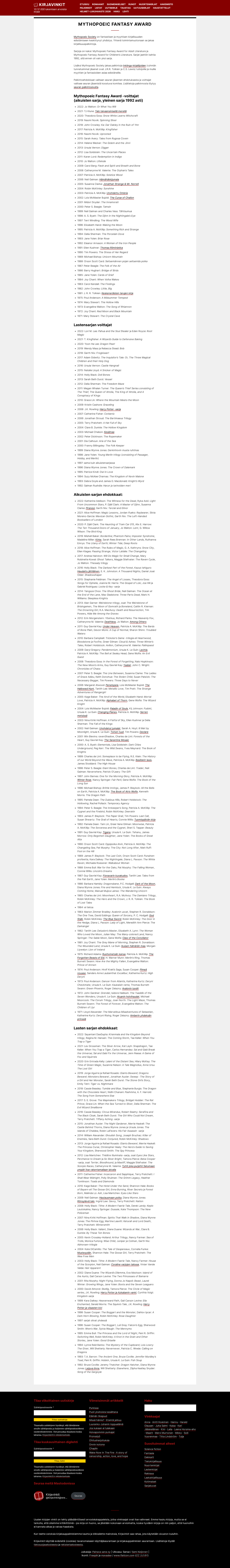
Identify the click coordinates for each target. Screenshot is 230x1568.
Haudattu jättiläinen (88, 571)
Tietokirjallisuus (153, 1461)
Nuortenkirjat (148, 4)
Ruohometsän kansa (114, 954)
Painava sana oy (101, 1551)
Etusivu (84, 4)
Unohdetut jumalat (109, 728)
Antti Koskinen (160, 1422)
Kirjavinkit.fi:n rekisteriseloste (56, 1435)
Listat (98, 8)
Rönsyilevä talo (86, 1201)
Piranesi (90, 508)
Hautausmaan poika (110, 1197)
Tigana (106, 832)
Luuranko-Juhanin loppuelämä (106, 1424)
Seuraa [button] (78, 1495)
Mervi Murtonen (164, 1432)
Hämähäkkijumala (109, 179)
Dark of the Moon (145, 883)
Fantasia (149, 1453)
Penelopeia (112, 685)
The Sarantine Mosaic (116, 740)
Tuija (181, 1436)
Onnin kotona (97, 1444)
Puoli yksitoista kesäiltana (103, 1412)
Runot (132, 4)
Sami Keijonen (140, 1551)
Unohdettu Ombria (117, 193)
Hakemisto (166, 4)
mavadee (106, 1555)
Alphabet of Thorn (116, 700)
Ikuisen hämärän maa (133, 946)
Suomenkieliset (116, 4)
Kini (163, 1429)
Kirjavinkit (52, 4)
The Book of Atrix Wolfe (124, 791)
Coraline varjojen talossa (125, 1264)
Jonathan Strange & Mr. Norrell (121, 184)
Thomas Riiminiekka (111, 247)
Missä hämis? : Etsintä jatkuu (105, 1420)
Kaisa (173, 1425)
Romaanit (98, 4)
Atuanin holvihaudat (128, 996)
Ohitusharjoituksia (99, 1440)
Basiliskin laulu (144, 760)
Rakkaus (149, 1473)
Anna (147, 1422)
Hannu (174, 1422)
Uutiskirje (111, 8)
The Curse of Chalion (122, 197)
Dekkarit (149, 1457)
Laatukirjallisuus (153, 1477)
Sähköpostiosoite (44, 1407)
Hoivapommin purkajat (102, 1432)
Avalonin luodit (130, 988)
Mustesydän (84, 1252)
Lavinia (143, 649)
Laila (169, 1429)
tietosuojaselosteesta (46, 1544)
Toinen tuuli (117, 732)
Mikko (178, 1432)
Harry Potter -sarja (110, 409)
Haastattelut (162, 8)
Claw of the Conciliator (135, 937)
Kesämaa (109, 432)
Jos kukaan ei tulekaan (102, 1428)
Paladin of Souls (119, 708)
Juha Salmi (161, 1425)
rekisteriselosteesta (72, 1544)
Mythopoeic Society (85, 36)
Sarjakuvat (150, 1485)
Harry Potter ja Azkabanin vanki (118, 1292)
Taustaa (125, 8)
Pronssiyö (94, 1436)
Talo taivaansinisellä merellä (111, 111)
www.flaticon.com (124, 1555)
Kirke (98, 539)
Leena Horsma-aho (185, 1429)
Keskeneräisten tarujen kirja (117, 293)
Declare (144, 732)
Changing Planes (107, 712)
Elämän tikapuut (98, 1416)
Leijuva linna (92, 1368)
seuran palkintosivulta (86, 87)
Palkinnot (86, 8)
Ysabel (127, 665)
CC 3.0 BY (142, 1555)
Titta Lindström (168, 1436)
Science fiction (152, 1449)
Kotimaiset (150, 1481)
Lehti (126, 11)
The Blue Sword (112, 919)
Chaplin (93, 1448)
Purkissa (93, 1408)
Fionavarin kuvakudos (115, 875)
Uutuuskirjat (142, 8)
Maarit (149, 1432)
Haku (117, 11)
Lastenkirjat (151, 1469)
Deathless (110, 621)
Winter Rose (84, 779)
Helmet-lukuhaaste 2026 (95, 11)
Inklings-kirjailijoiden (134, 65)
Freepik (93, 1555)
